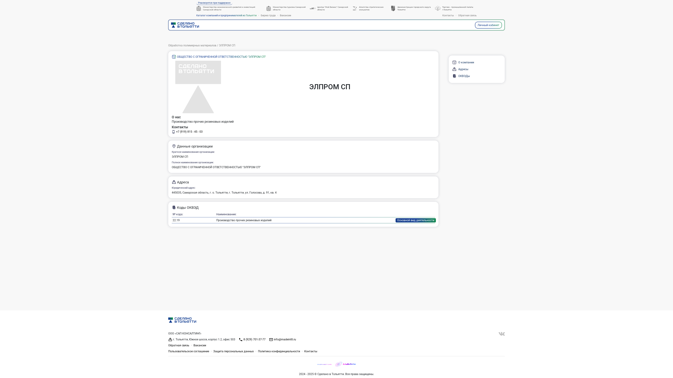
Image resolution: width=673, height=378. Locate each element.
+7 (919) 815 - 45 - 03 (189, 131)
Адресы (463, 69)
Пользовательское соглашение (188, 351)
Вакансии (285, 15)
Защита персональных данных (233, 351)
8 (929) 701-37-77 (254, 339)
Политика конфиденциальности (279, 351)
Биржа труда (268, 15)
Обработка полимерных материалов (192, 45)
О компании (466, 62)
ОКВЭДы (464, 76)
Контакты (448, 15)
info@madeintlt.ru (284, 339)
